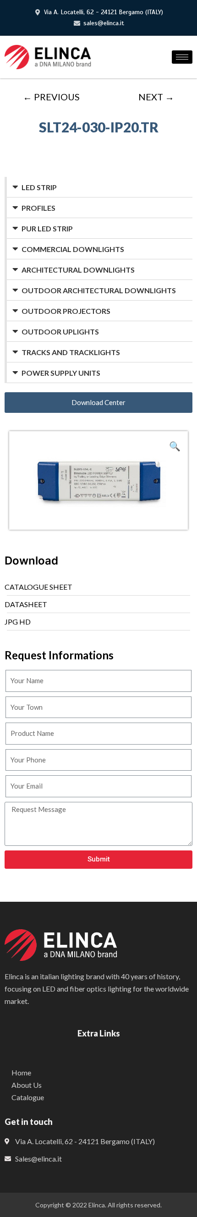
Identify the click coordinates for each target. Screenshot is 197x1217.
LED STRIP (39, 187)
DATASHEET (26, 604)
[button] (98, 402)
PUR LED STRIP (47, 228)
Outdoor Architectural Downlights (99, 290)
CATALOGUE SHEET (38, 586)
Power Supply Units (61, 372)
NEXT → (156, 96)
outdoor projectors (66, 311)
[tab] (99, 187)
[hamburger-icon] (182, 57)
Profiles (38, 207)
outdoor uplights (60, 331)
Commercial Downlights (73, 249)
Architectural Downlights (78, 269)
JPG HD (18, 621)
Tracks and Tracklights (71, 352)
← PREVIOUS (51, 96)
